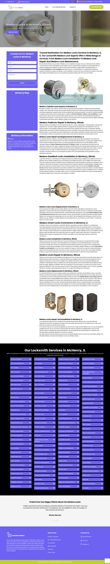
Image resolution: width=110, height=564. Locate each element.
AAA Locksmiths (15, 372)
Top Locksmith (87, 462)
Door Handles (38, 363)
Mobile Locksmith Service (66, 465)
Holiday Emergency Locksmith (67, 359)
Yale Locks (86, 488)
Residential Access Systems (90, 407)
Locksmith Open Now (64, 439)
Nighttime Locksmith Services (67, 482)
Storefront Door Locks (89, 454)
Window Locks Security (89, 483)
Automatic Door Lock (16, 389)
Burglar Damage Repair (17, 431)
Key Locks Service (63, 384)
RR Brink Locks (87, 420)
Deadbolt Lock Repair (16, 482)
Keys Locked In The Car (65, 393)
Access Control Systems (17, 376)
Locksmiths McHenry (55, 562)
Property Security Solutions (90, 386)
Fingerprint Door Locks (41, 458)
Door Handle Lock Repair (41, 359)
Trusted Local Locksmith (89, 466)
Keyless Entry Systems (65, 389)
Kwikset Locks (62, 397)
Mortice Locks (62, 469)
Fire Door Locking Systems (42, 462)
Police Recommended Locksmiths (89, 372)
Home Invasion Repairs (65, 367)
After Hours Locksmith (17, 380)
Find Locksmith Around (41, 454)
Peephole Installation (88, 367)
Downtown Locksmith (40, 406)
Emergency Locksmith (41, 422)
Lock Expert (62, 410)
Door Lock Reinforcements (42, 389)
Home (46, 7)
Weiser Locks (86, 475)
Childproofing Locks (16, 456)
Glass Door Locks (39, 483)
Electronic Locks (39, 414)
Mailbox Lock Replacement (66, 448)
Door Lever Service (40, 380)
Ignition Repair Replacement (66, 376)
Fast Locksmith (39, 445)
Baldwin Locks (15, 397)
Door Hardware (39, 367)
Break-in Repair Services (17, 418)
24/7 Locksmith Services (17, 363)
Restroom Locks (87, 416)
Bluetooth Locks (15, 410)
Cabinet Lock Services (17, 439)
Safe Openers (86, 428)
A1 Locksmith (14, 367)
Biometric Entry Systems (17, 406)
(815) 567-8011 (97, 7)
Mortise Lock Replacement (66, 473)
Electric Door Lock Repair (41, 410)
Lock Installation (63, 414)
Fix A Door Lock (39, 466)
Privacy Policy (51, 552)
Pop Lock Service (87, 378)
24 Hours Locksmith (16, 359)
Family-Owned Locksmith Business (41, 440)
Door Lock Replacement (41, 397)
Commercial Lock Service (18, 465)
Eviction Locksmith (40, 427)
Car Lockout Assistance (17, 444)
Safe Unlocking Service (89, 433)
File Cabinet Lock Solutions (42, 450)
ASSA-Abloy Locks (16, 384)
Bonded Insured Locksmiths (18, 414)
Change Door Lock (16, 452)
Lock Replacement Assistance (67, 422)
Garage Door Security (40, 471)
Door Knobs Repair (40, 376)
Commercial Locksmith (17, 469)
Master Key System (64, 456)
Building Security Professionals (19, 427)
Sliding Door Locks (88, 445)
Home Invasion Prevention (66, 363)
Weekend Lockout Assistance (91, 471)
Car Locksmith (15, 448)
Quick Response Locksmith (90, 394)
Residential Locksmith (89, 411)
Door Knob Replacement (41, 372)
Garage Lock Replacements (42, 475)
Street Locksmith (87, 458)
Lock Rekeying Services (65, 418)
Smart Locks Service (88, 450)
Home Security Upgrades (65, 372)
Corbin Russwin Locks (17, 473)
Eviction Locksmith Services (42, 431)
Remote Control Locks (89, 399)
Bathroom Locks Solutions (18, 401)
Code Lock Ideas (15, 461)
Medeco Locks (63, 461)
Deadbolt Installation (16, 477)
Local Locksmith (63, 401)
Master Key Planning (64, 452)
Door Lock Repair (39, 393)
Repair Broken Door (88, 403)
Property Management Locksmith (91, 382)
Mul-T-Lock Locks (63, 477)
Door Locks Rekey (39, 401)
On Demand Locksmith (89, 359)
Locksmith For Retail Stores (66, 431)
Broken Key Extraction (17, 422)
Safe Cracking (86, 424)
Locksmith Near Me (64, 435)
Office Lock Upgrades (64, 486)
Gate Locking (38, 479)
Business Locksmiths (16, 435)
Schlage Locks (87, 437)
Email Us (85, 540)
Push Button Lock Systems (90, 390)
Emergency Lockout (40, 418)
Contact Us (73, 7)
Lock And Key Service (64, 406)
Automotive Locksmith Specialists (20, 393)
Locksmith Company (64, 427)
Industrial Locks (63, 380)
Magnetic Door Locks (64, 444)
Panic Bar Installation (88, 363)
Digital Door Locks (16, 486)
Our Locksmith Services (58, 7)
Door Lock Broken (39, 384)
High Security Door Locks (41, 488)
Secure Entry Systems (88, 441)
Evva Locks (38, 435)
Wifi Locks (85, 479)
